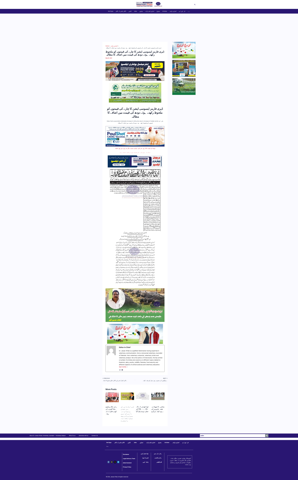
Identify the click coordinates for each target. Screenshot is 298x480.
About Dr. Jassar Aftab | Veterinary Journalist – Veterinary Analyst (48, 435)
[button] (195, 4)
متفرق (158, 11)
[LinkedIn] (122, 370)
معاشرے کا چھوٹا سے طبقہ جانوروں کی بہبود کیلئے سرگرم (157, 409)
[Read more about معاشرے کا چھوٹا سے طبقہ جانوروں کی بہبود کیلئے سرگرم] (158, 396)
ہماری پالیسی (158, 458)
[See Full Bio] (127, 367)
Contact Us (95, 435)
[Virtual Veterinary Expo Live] (135, 161)
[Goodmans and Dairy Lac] (135, 333)
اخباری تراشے (172, 11)
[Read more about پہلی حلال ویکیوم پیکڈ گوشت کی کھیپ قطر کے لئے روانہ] (112, 397)
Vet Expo (110, 11)
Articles (164, 11)
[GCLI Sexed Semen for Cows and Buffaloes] (135, 92)
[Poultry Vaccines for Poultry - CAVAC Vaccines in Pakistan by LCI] (135, 136)
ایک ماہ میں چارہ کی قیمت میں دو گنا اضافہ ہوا (135, 152)
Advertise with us (83, 435)
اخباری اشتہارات (149, 11)
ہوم (189, 11)
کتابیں (130, 11)
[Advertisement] (149, 25)
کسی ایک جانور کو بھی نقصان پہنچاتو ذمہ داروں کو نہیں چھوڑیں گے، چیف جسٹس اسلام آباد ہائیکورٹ (127, 414)
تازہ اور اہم (182, 11)
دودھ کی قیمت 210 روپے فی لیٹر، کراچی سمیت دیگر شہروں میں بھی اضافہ (135, 148)
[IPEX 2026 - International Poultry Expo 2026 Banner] (135, 71)
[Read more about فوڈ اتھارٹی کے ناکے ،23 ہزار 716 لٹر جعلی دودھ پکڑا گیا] (142, 396)
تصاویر (141, 11)
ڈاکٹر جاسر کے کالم (121, 11)
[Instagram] (120, 370)
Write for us (72, 435)
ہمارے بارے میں (158, 453)
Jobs (135, 11)
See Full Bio (122, 367)
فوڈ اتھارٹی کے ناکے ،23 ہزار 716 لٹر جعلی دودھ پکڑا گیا (142, 409)
